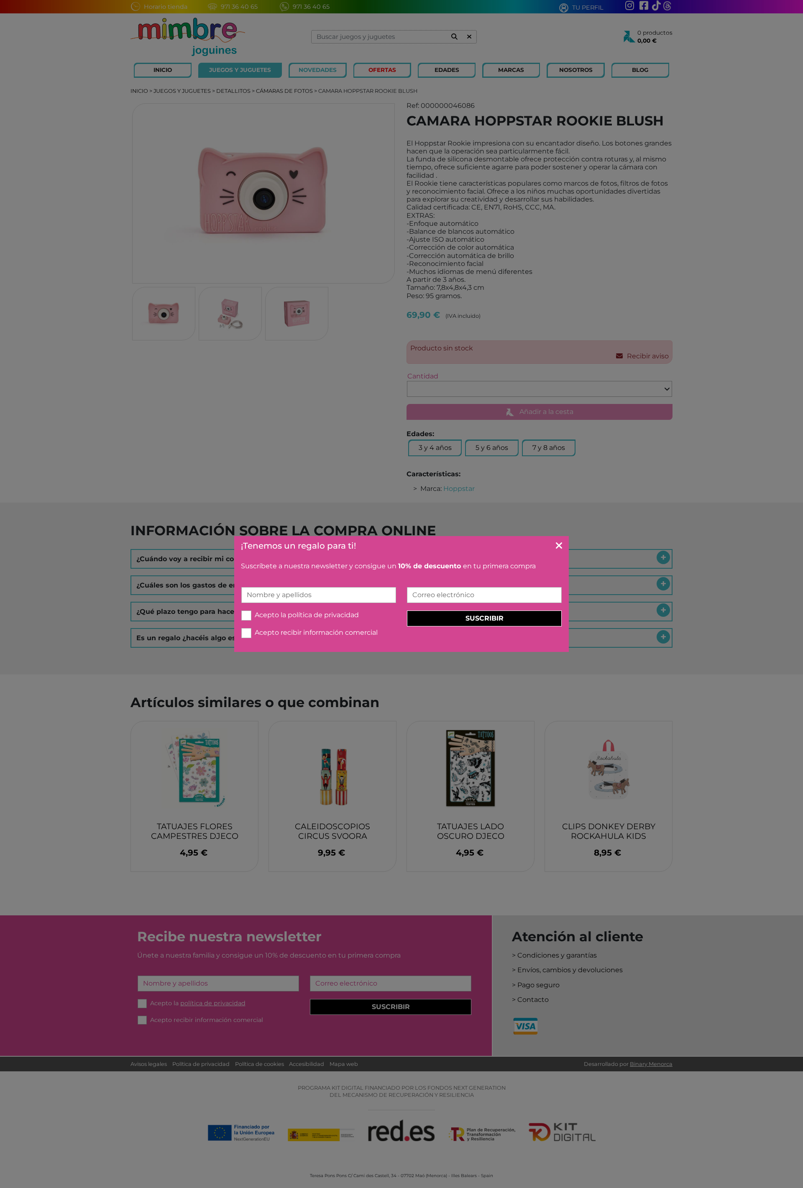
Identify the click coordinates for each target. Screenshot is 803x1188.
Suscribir (484, 618)
